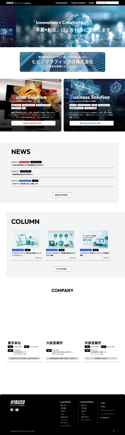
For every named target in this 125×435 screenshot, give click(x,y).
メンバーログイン (66, 426)
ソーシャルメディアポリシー (107, 414)
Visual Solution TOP (32, 123)
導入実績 (63, 408)
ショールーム (64, 420)
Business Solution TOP (90, 123)
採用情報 (102, 406)
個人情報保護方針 (104, 417)
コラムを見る (61, 268)
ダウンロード (64, 423)
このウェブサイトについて (107, 410)
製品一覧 (63, 405)
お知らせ (63, 411)
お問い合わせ (64, 417)
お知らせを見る (61, 195)
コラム (62, 414)
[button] (55, 44)
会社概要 (91, 3)
